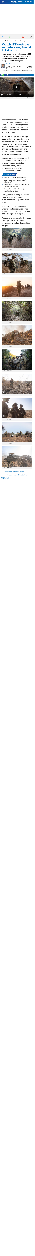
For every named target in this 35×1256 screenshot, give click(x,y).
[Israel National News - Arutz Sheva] (19, 2)
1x (31, 95)
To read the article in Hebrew (14, 472)
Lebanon (6, 70)
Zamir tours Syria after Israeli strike (15, 177)
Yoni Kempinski (11, 64)
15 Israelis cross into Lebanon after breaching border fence (14, 190)
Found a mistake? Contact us (17, 475)
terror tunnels (15, 70)
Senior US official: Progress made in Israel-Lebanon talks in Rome (17, 185)
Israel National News (8, 41)
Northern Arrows (27, 70)
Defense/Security (20, 41)
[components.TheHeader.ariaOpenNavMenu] (5, 2)
